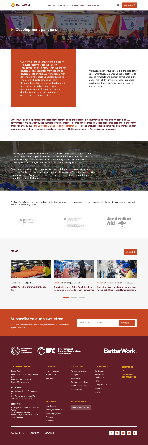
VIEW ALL (129, 252)
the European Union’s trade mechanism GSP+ (56, 126)
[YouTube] (123, 433)
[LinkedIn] (135, 433)
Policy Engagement (54, 413)
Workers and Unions (79, 371)
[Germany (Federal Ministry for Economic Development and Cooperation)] (29, 222)
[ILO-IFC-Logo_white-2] (21, 351)
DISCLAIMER (34, 433)
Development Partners (79, 382)
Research (98, 388)
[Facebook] (111, 433)
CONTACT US (128, 5)
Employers (75, 374)
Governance (51, 374)
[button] (66, 297)
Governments (76, 378)
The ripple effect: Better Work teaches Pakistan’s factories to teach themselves (74, 289)
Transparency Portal (103, 384)
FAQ (123, 370)
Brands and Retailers (79, 385)
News (97, 381)
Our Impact (99, 371)
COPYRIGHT (49, 433)
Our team (50, 378)
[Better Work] (120, 350)
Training (49, 417)
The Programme (52, 371)
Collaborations (76, 389)
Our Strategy (51, 406)
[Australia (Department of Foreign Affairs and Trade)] (119, 222)
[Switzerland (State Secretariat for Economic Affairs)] (74, 222)
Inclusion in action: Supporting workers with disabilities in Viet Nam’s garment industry (116, 290)
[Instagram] (129, 433)
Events (97, 392)
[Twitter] (117, 433)
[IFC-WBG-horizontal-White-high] (59, 351)
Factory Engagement (54, 410)
